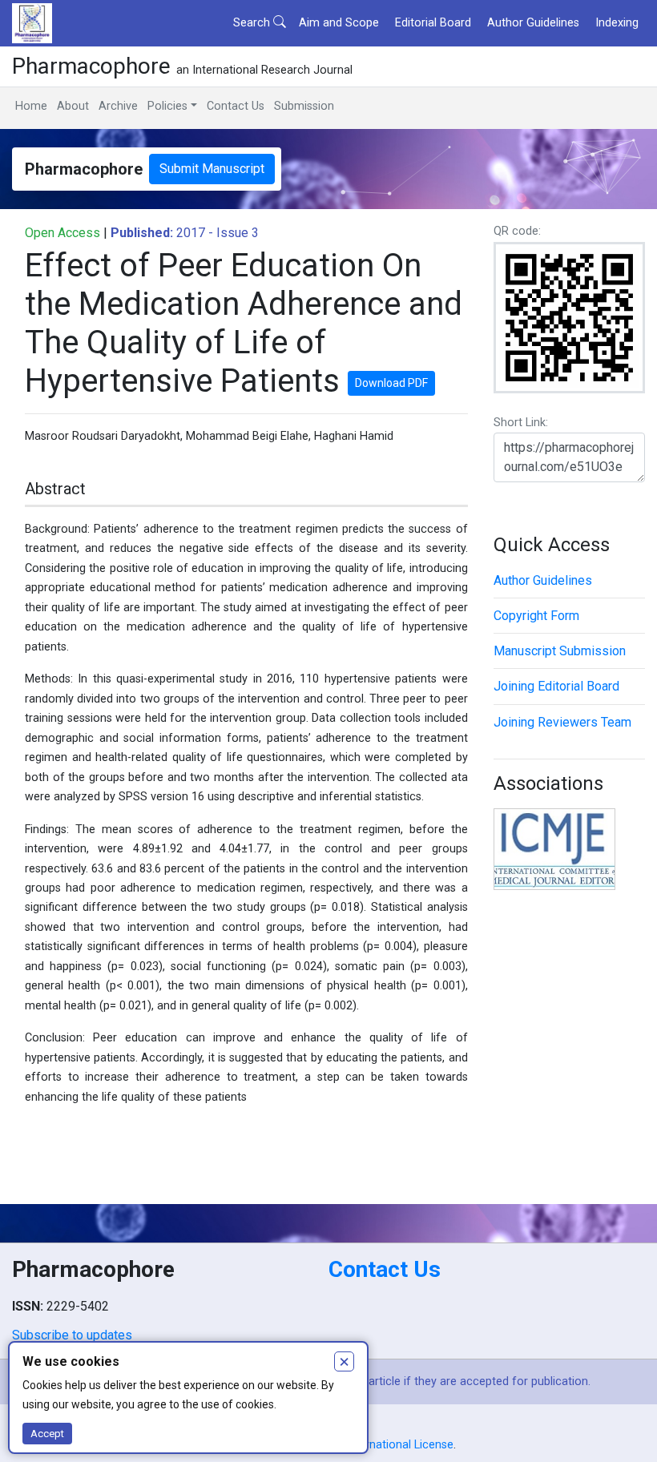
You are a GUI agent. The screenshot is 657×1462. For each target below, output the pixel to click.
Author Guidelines (533, 23)
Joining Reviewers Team (562, 722)
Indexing (617, 23)
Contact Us (235, 106)
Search (253, 23)
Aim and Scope (339, 23)
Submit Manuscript (211, 168)
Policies (167, 106)
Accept (47, 1434)
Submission (304, 106)
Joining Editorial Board (556, 686)
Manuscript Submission (560, 651)
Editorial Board (433, 23)
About (73, 106)
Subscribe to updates (72, 1335)
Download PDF (391, 383)
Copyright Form (536, 615)
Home (31, 106)
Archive (118, 106)
